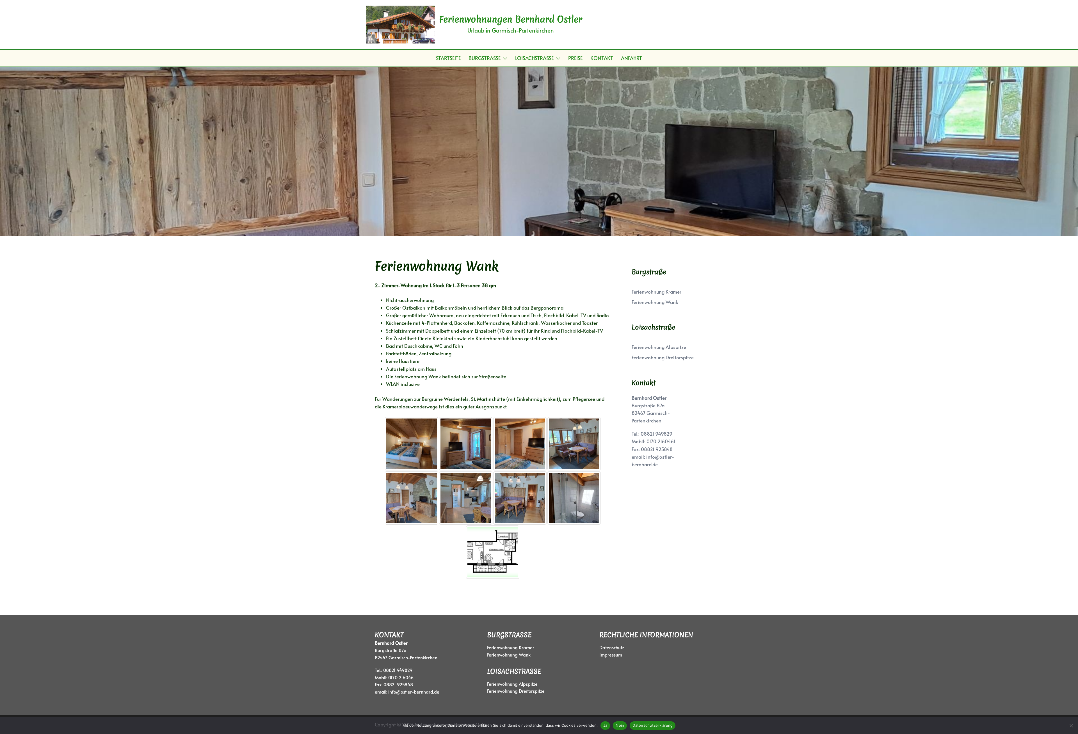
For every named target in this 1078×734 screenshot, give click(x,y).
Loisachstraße (534, 57)
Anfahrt (631, 57)
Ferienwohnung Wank (655, 302)
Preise (575, 57)
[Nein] (1071, 725)
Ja (605, 725)
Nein (620, 725)
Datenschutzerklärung (652, 725)
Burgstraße (485, 57)
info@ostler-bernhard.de (413, 692)
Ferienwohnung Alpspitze (659, 347)
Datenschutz (611, 647)
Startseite (448, 57)
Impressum (610, 654)
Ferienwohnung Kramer (656, 291)
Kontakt (601, 57)
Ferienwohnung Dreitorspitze (663, 357)
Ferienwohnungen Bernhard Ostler (510, 19)
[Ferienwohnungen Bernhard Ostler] (400, 25)
